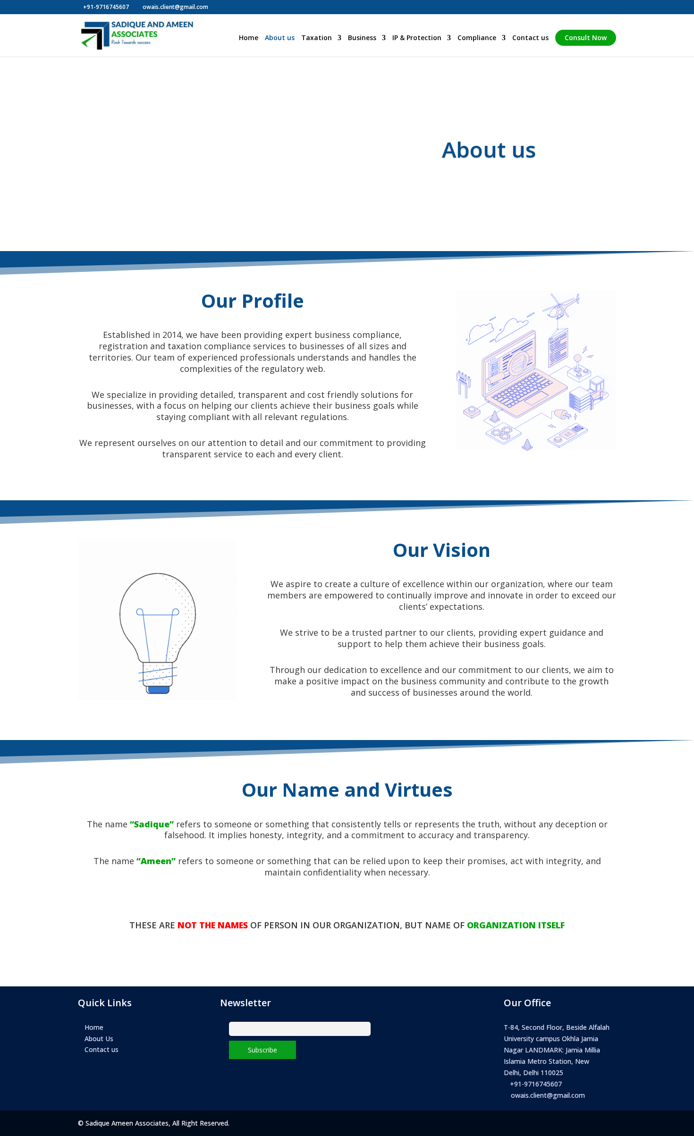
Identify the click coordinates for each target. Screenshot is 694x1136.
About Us (99, 1038)
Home (248, 38)
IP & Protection (416, 38)
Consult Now (586, 37)
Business (362, 38)
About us (280, 38)
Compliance (476, 38)
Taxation (316, 38)
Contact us (530, 38)
